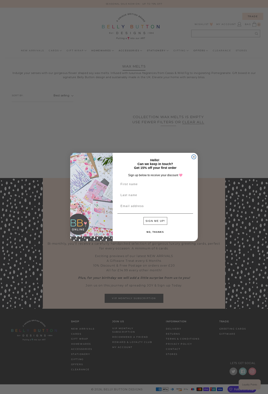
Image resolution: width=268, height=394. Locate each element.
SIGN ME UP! (155, 220)
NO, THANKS (155, 232)
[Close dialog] (194, 157)
